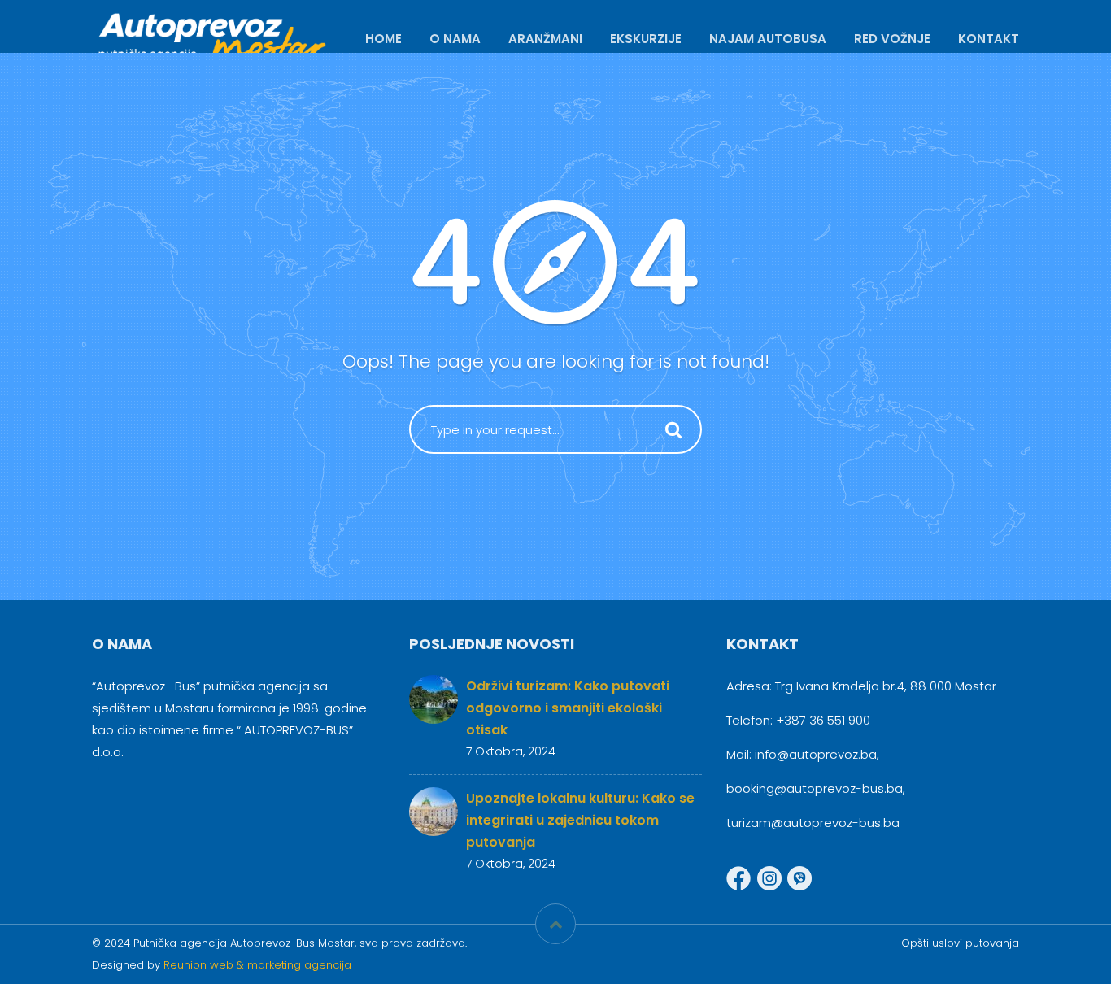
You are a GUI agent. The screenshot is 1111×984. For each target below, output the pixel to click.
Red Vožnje (892, 38)
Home (383, 38)
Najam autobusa (767, 38)
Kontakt (988, 38)
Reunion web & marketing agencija (257, 965)
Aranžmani (545, 38)
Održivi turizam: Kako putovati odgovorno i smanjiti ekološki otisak (567, 708)
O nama (455, 38)
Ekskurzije (646, 38)
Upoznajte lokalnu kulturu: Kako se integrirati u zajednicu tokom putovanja (580, 820)
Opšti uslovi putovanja (960, 943)
